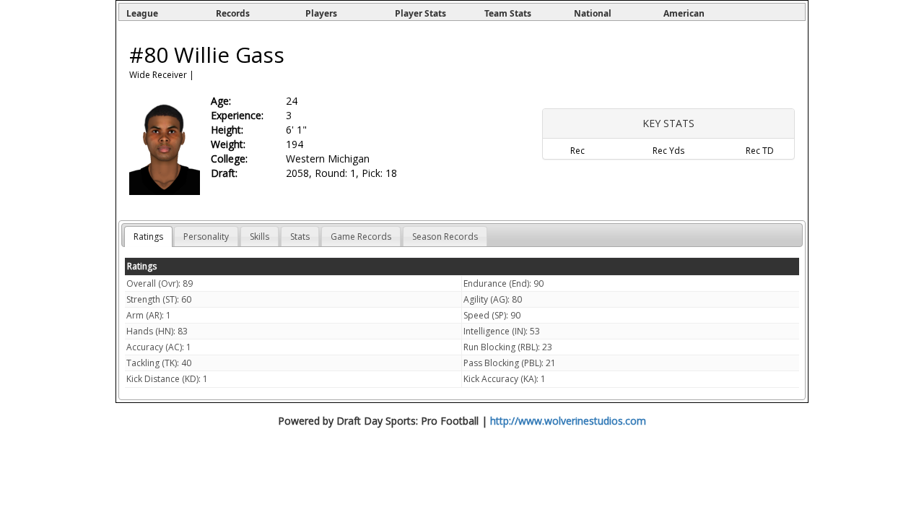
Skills (259, 236)
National (592, 13)
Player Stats (420, 13)
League (142, 13)
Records (233, 13)
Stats (300, 236)
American (684, 13)
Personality (206, 236)
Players (321, 13)
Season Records (445, 236)
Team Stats (507, 13)
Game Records (361, 236)
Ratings (148, 236)
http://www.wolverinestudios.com (568, 421)
